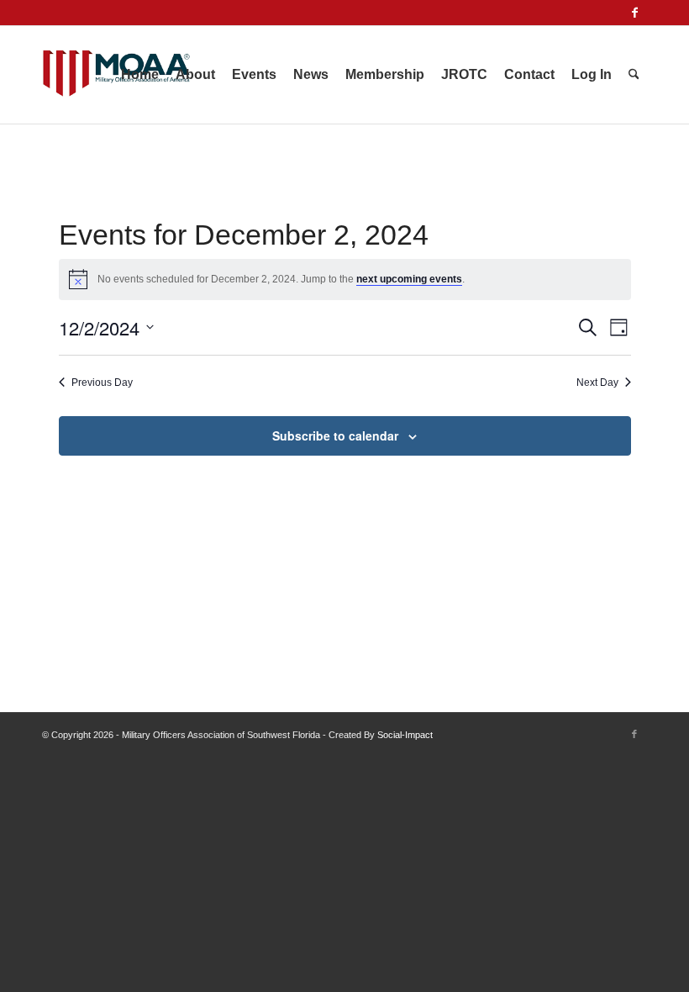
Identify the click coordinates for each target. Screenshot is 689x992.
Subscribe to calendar (335, 435)
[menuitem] (140, 75)
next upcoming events (409, 279)
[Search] (634, 75)
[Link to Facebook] (634, 12)
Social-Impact (405, 735)
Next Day (597, 382)
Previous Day (102, 382)
